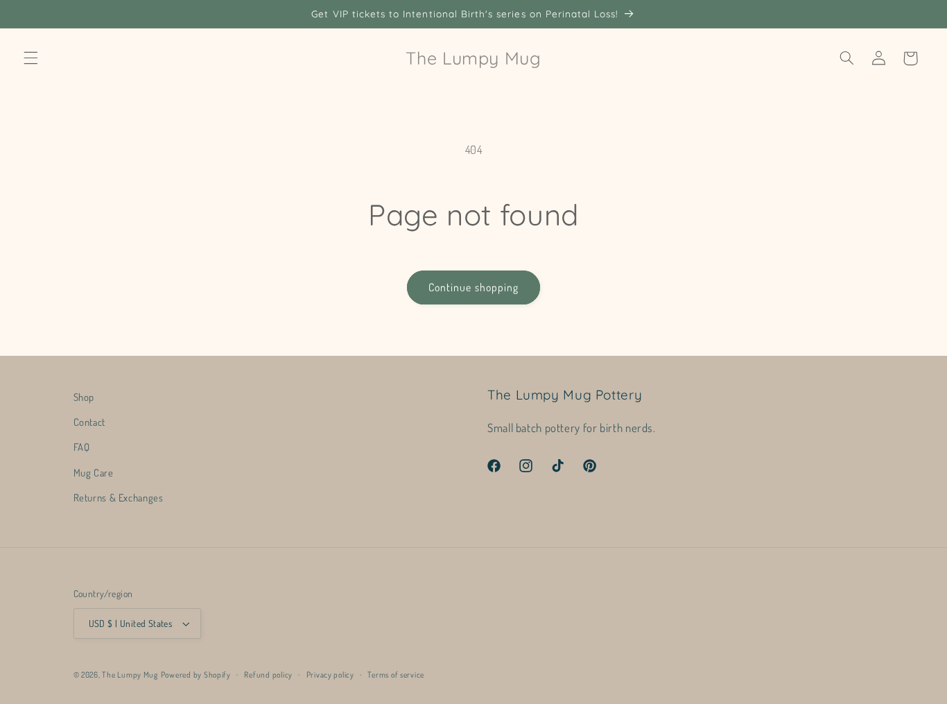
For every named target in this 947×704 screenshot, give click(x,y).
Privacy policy (330, 674)
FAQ (81, 446)
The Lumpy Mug (130, 674)
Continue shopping (473, 287)
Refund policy (268, 674)
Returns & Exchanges (118, 497)
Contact (89, 421)
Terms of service (395, 674)
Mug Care (93, 472)
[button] (30, 58)
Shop (84, 396)
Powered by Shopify (196, 674)
